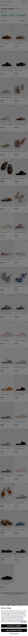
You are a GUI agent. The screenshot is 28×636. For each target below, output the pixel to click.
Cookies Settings (14, 633)
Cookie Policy (23, 621)
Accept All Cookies (14, 626)
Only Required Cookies (14, 630)
